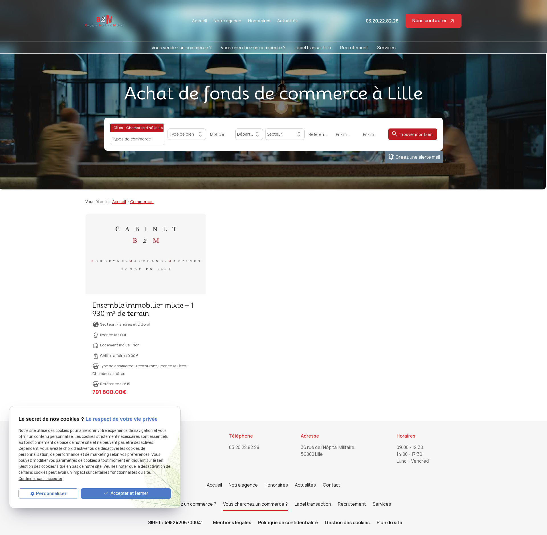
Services (386, 47)
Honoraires (259, 21)
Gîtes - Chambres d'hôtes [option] (135, 127)
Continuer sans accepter (40, 478)
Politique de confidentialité (288, 522)
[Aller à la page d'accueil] (104, 21)
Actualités (287, 21)
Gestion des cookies (347, 522)
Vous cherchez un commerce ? (253, 47)
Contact (331, 485)
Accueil (199, 21)
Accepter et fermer (128, 493)
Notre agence (227, 21)
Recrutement (354, 47)
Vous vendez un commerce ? (182, 47)
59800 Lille (328, 450)
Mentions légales (232, 522)
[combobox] (137, 134)
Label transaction (313, 47)
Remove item (162, 128)
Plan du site (389, 522)
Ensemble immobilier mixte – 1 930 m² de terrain (143, 309)
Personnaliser (51, 493)
